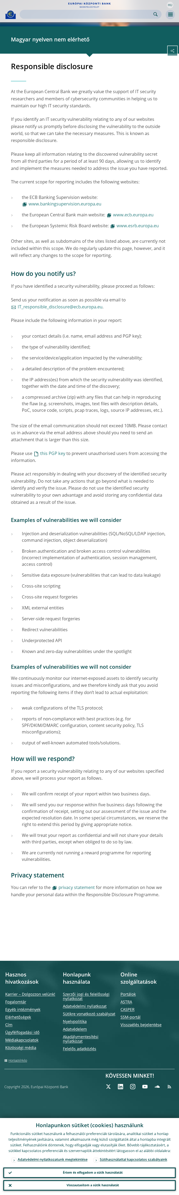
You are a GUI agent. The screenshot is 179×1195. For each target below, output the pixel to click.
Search (155, 14)
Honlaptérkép (18, 1060)
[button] (170, 5)
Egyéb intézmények (22, 1010)
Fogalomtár (15, 1002)
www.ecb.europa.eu (133, 215)
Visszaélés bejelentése (141, 1025)
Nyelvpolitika (75, 1022)
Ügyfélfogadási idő (22, 1033)
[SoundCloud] (157, 1086)
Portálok (128, 995)
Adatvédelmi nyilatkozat (85, 1007)
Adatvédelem (75, 1029)
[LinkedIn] (120, 1086)
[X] (108, 1086)
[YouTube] (145, 1086)
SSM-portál (130, 1017)
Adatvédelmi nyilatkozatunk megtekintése (53, 1160)
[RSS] (169, 1086)
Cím (8, 1025)
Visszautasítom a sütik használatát (93, 1185)
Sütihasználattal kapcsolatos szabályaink (133, 1160)
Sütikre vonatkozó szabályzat (89, 1014)
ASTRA (126, 1002)
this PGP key (52, 454)
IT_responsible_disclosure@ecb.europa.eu (60, 307)
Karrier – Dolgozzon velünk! (30, 995)
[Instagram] (132, 1086)
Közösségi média (20, 1048)
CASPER (127, 1010)
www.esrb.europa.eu (138, 226)
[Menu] (170, 14)
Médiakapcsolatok (21, 1040)
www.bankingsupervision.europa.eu (65, 204)
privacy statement (77, 888)
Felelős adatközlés (79, 1049)
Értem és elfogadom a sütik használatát (93, 1172)
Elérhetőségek (18, 1017)
